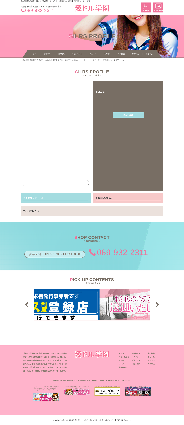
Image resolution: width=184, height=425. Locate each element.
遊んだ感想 (128, 115)
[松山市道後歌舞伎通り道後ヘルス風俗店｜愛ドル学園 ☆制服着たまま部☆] (92, 12)
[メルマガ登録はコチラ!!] (158, 7)
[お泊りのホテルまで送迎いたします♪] (92, 318)
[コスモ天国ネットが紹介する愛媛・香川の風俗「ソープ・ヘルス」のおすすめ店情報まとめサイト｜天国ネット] (46, 397)
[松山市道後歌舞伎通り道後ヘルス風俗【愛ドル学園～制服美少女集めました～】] (92, 354)
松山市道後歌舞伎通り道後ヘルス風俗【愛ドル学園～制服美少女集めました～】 (89, 420)
